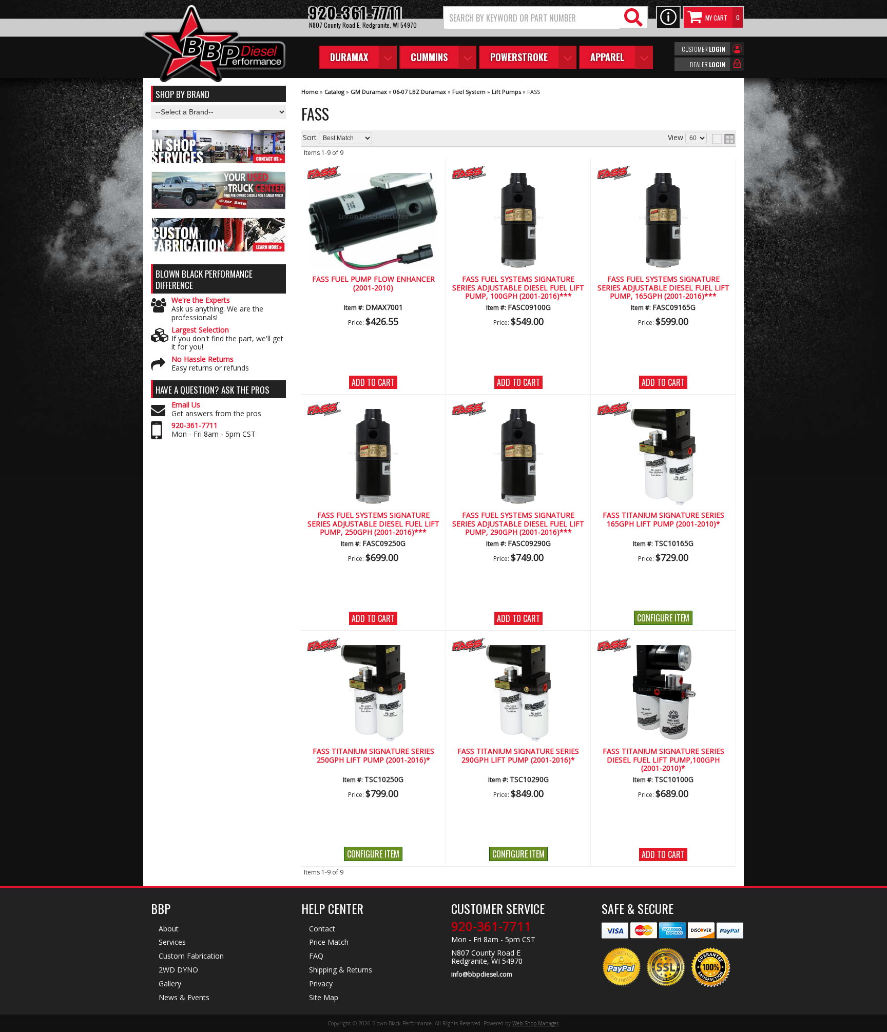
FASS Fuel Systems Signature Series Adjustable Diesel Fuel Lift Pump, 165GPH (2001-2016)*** (663, 288)
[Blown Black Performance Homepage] (214, 45)
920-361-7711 (194, 425)
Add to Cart (373, 382)
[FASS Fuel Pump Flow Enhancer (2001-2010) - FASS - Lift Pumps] (373, 219)
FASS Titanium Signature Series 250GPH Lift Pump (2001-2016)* (373, 755)
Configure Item (663, 618)
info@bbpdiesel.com (481, 974)
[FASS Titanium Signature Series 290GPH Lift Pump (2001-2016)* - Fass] (518, 646)
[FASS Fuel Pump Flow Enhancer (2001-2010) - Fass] (373, 174)
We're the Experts (200, 300)
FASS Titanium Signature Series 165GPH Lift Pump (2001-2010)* (663, 519)
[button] (545, 17)
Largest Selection (200, 330)
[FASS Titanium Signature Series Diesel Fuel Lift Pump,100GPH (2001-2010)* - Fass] (663, 646)
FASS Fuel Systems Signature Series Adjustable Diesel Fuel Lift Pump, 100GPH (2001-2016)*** (518, 288)
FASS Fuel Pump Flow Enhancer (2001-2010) (373, 283)
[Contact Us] (668, 17)
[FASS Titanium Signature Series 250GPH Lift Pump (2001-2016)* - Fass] (373, 646)
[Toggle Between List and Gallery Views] (723, 139)
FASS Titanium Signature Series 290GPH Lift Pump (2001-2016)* (518, 755)
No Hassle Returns (202, 359)
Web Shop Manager (535, 1023)
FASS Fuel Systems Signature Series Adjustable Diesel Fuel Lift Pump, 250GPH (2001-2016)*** (373, 524)
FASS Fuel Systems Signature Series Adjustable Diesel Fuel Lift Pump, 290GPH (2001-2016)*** (518, 524)
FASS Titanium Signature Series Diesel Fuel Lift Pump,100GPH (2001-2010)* (663, 760)
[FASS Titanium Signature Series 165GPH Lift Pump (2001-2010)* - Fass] (663, 410)
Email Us (185, 405)
